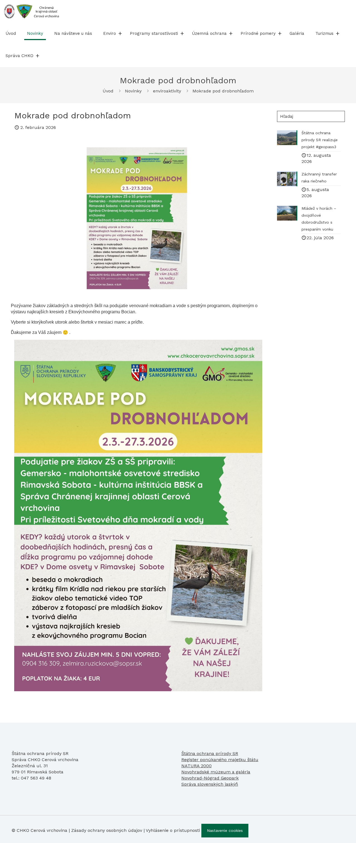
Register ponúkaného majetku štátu (219, 759)
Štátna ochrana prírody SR (209, 753)
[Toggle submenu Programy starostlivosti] (182, 33)
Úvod (108, 91)
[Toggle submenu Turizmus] (337, 33)
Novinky (133, 91)
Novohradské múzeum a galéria (215, 771)
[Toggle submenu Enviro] (120, 33)
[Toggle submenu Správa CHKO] (37, 55)
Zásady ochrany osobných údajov (106, 830)
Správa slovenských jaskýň (209, 784)
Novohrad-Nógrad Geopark (210, 778)
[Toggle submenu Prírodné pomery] (280, 33)
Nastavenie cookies (225, 830)
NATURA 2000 (196, 765)
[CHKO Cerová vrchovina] (31, 11)
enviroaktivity (167, 91)
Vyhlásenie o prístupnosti (173, 830)
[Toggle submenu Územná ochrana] (231, 33)
